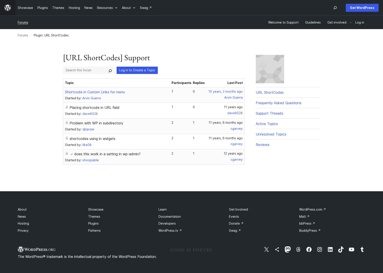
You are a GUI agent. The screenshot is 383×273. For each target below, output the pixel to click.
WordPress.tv (170, 230)
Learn (162, 209)
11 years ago (233, 107)
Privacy (23, 230)
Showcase (96, 209)
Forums (23, 22)
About (22, 209)
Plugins (93, 223)
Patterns (94, 230)
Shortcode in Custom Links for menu (95, 92)
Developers (167, 223)
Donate (236, 223)
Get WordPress (362, 8)
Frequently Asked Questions (278, 103)
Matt (304, 216)
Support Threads (269, 113)
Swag (235, 230)
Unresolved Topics (271, 134)
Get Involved (238, 209)
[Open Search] (335, 8)
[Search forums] (110, 70)
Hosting (23, 223)
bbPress (307, 223)
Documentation (169, 216)
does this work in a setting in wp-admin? (107, 154)
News (22, 216)
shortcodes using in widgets (92, 138)
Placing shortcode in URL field (94, 107)
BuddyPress (310, 230)
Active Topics (267, 124)
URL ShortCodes (270, 92)
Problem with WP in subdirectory (96, 123)
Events (234, 216)
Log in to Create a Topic (137, 70)
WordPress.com (312, 209)
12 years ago (233, 153)
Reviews (263, 144)
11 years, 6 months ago (226, 122)
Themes (94, 216)
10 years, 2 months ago (225, 91)
